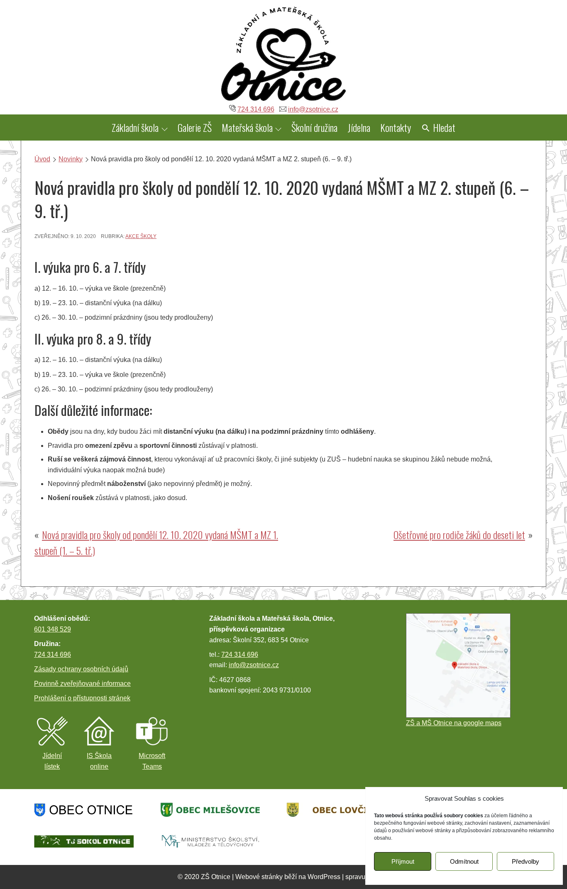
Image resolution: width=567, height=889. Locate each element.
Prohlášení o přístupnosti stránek (82, 698)
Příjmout (402, 861)
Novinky (71, 159)
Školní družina (314, 127)
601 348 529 (52, 629)
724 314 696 (255, 109)
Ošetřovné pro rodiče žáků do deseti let (459, 534)
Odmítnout (464, 861)
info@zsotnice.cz (313, 109)
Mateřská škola (247, 127)
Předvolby (525, 861)
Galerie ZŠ (195, 127)
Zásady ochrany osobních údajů (81, 669)
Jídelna (358, 127)
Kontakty (395, 127)
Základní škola (135, 127)
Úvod (42, 159)
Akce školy (140, 236)
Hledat (443, 127)
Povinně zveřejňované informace (82, 683)
